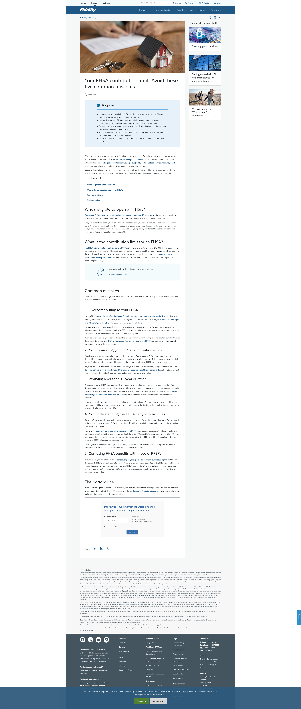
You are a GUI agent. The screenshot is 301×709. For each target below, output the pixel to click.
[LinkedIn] (82, 640)
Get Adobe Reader (126, 670)
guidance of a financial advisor (143, 491)
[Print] (215, 17)
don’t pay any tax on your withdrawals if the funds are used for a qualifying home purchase (123, 370)
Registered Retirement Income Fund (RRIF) (133, 341)
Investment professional (143, 521)
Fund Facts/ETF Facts (154, 647)
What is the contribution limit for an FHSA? (105, 190)
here (163, 695)
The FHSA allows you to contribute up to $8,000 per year (109, 248)
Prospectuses (151, 643)
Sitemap (122, 666)
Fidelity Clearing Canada (89, 679)
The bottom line (93, 200)
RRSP (110, 341)
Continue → (141, 701)
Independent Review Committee (154, 652)
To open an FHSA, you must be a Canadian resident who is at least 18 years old (118, 215)
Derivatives (150, 681)
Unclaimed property (180, 670)
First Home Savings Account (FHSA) (131, 159)
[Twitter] (90, 640)
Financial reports (152, 665)
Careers (122, 647)
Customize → (158, 701)
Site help (122, 662)
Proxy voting (150, 670)
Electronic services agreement (180, 659)
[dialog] (150, 698)
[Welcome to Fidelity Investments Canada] (88, 10)
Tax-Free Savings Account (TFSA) (161, 163)
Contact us (123, 643)
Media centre (124, 651)
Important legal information (179, 644)
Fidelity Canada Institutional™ (91, 667)
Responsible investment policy (155, 675)
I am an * (136, 516)
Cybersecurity (178, 678)
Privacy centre (178, 654)
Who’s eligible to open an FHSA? (101, 184)
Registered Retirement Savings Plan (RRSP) (122, 163)
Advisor (106, 3)
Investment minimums (154, 685)
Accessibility (178, 665)
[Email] (220, 17)
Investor (94, 3)
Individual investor (141, 519)
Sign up (132, 532)
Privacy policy (178, 650)
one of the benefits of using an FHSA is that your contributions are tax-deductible (131, 316)
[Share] (210, 17)
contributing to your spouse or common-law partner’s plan (142, 460)
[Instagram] (106, 640)
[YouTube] (98, 640)
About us (122, 638)
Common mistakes (95, 195)
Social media (178, 674)
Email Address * (110, 516)
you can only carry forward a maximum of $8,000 (114, 431)
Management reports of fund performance (155, 659)
